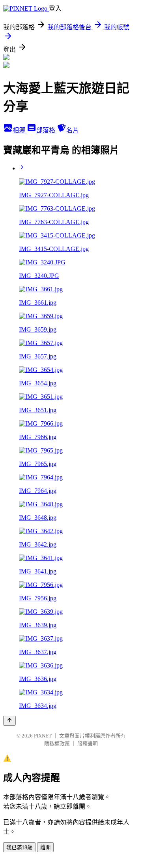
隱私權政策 (57, 744)
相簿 (20, 130)
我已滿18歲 (19, 848)
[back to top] (9, 721)
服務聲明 (87, 744)
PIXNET (43, 736)
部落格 (46, 130)
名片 (72, 130)
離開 (45, 848)
